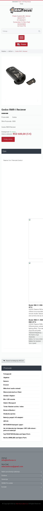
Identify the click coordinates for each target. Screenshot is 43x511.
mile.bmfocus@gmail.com (12, 466)
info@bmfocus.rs (9, 460)
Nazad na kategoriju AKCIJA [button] (15, 360)
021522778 (21, 26)
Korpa (21, 4)
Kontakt (4, 487)
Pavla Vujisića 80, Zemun (21, 16)
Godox (14, 117)
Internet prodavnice (22, 503)
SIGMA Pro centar (7, 483)
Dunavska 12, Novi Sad (21, 22)
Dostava (4, 475)
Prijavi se (20, 1)
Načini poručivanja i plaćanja (11, 471)
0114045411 (21, 20)
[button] (21, 44)
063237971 (21, 18)
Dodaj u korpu (8, 139)
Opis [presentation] (4, 151)
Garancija (5, 479)
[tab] (21, 151)
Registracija (27, 1)
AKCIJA (10, 51)
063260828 (21, 24)
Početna (4, 51)
